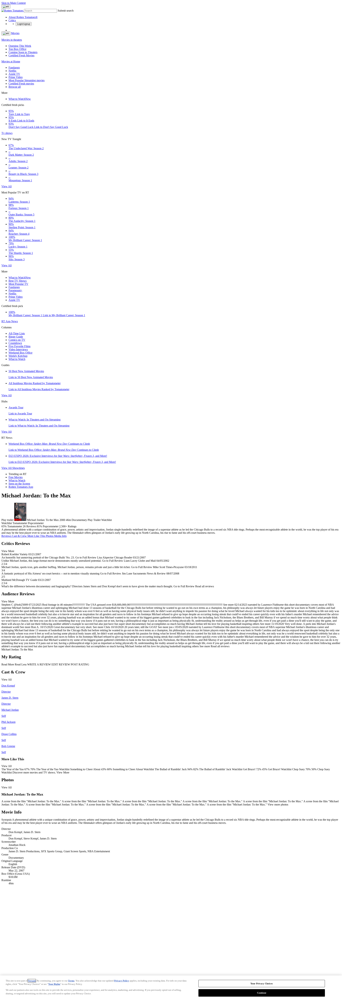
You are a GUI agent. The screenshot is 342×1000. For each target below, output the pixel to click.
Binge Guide (16, 336)
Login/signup (23, 24)
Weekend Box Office (20, 352)
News (14, 321)
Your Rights (54, 984)
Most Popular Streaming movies (27, 80)
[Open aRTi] (5, 7)
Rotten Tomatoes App (21, 486)
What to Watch (20, 98)
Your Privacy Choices (261, 983)
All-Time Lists (17, 333)
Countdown (15, 343)
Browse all (15, 86)
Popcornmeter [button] (50, 526)
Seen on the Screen (19, 483)
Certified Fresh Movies (21, 55)
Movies (15, 33)
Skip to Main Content (13, 2)
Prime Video (16, 77)
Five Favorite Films (19, 346)
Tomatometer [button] (14, 526)
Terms (71, 980)
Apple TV (14, 73)
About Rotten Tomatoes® (23, 17)
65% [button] (4, 526)
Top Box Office (17, 49)
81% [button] (39, 526)
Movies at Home (10, 61)
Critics (12, 20)
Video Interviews (18, 349)
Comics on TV (17, 339)
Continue (261, 992)
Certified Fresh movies (21, 83)
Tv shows (6, 133)
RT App (6, 321)
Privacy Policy (121, 980)
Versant (32, 980)
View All (6, 186)
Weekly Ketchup (18, 355)
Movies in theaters (11, 39)
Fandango (14, 67)
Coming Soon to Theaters (23, 52)
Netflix (12, 70)
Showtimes (18, 467)
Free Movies (16, 477)
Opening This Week (20, 45)
